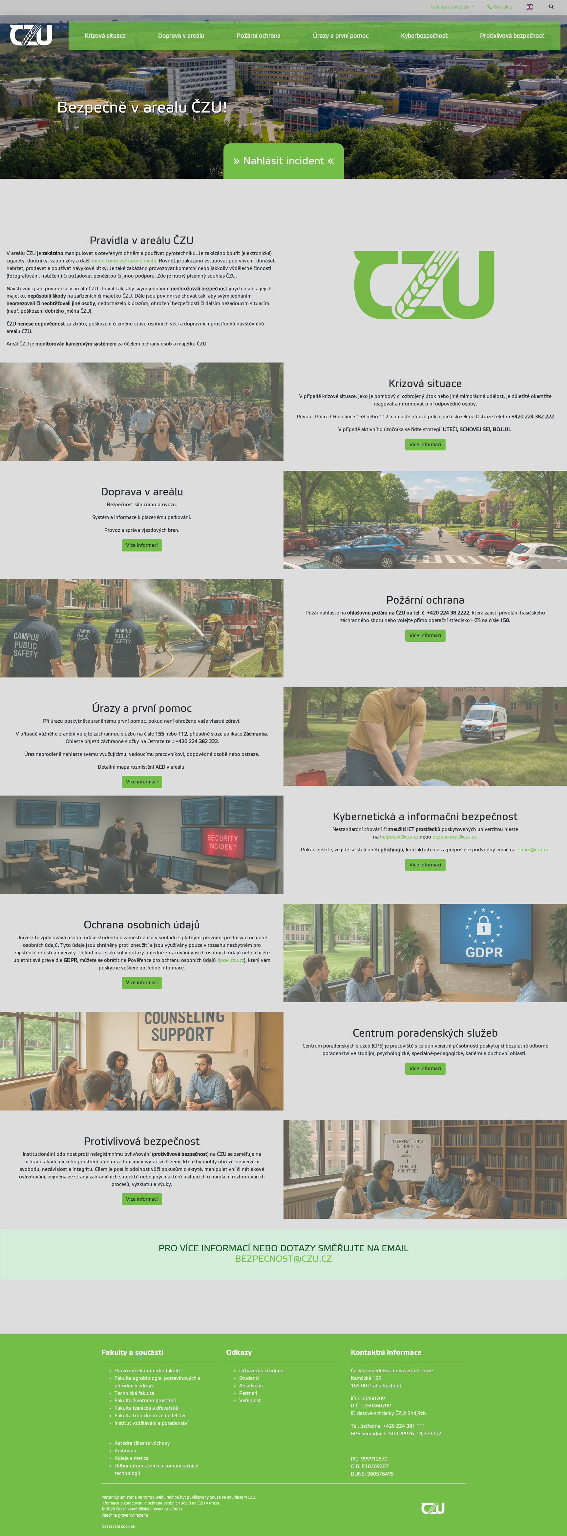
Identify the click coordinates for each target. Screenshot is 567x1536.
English (529, 7)
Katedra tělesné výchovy (142, 1443)
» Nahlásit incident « (283, 161)
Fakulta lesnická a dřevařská (146, 1408)
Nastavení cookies (118, 1526)
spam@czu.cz (533, 849)
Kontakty (502, 7)
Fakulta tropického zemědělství (150, 1415)
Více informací (425, 444)
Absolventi (251, 1385)
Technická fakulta (134, 1393)
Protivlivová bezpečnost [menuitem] (512, 35)
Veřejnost (250, 1400)
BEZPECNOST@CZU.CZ (283, 1259)
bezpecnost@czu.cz (454, 837)
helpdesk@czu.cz (399, 837)
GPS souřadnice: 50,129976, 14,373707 (396, 1433)
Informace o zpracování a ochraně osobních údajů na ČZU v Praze (160, 1503)
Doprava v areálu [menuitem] (181, 35)
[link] (31, 35)
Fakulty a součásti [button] (450, 7)
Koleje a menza (132, 1458)
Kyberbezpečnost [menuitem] (424, 35)
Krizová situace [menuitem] (105, 35)
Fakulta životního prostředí (145, 1400)
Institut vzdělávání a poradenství (152, 1423)
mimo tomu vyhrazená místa (124, 260)
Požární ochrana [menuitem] (259, 35)
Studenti (249, 1378)
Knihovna (125, 1450)
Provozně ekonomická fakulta (148, 1370)
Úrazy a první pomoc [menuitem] (340, 35)
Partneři (248, 1393)
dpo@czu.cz (230, 960)
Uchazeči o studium (261, 1370)
